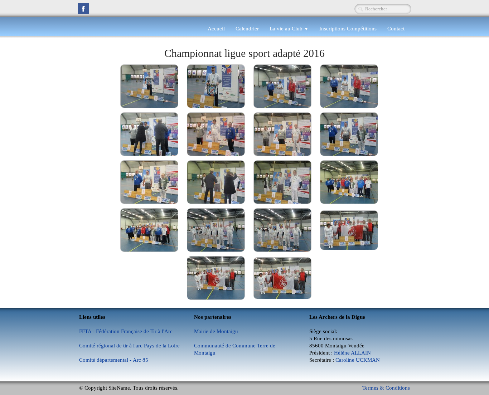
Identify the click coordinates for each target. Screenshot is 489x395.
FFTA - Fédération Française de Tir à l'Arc (126, 331)
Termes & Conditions (386, 388)
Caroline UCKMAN (357, 360)
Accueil (216, 28)
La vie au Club (289, 28)
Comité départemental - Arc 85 (113, 360)
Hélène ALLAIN (352, 353)
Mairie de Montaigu (216, 331)
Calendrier (247, 28)
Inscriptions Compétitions (348, 28)
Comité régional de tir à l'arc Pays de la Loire (129, 345)
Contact (396, 28)
